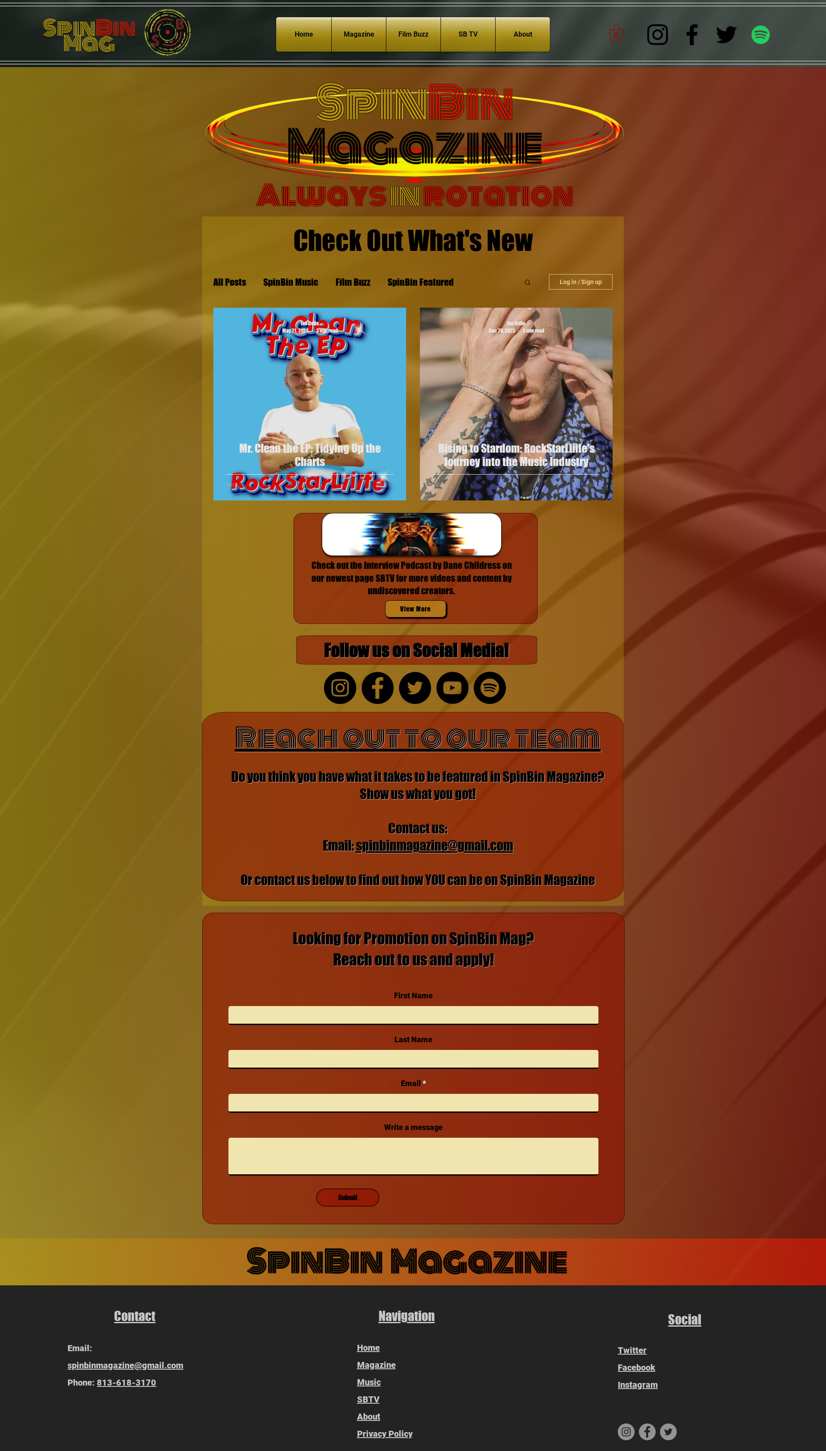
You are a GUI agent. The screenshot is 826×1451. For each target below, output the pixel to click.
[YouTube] (452, 688)
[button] (616, 33)
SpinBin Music (290, 282)
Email (411, 1083)
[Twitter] (726, 35)
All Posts (229, 282)
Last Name (413, 1039)
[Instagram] (658, 35)
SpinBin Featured (420, 282)
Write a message (413, 1127)
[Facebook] (692, 35)
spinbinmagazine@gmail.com (434, 845)
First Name (413, 996)
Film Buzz (353, 282)
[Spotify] (761, 35)
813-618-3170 (126, 1382)
